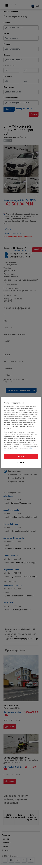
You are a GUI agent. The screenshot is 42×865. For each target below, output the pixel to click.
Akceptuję (21, 456)
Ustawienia (21, 462)
